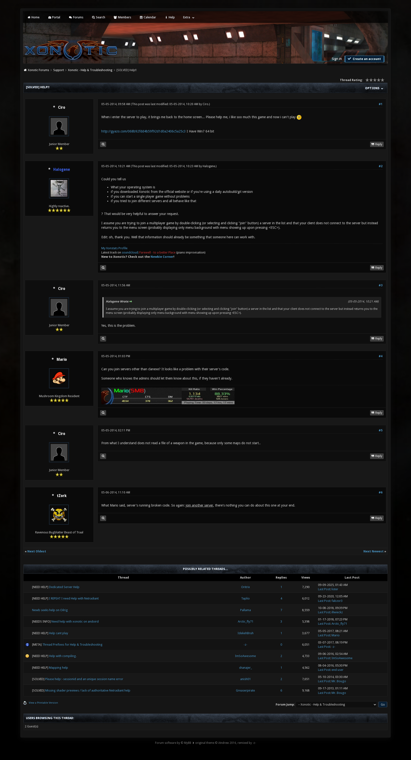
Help (171, 17)
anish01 (245, 679)
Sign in (337, 59)
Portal (55, 17)
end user (337, 670)
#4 (380, 356)
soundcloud (130, 252)
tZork (62, 496)
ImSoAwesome (245, 656)
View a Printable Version (43, 702)
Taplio (245, 598)
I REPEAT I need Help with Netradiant (74, 598)
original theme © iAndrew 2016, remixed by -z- (225, 743)
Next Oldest (36, 551)
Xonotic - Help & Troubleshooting (90, 70)
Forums (77, 17)
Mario (62, 359)
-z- (245, 644)
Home (35, 17)
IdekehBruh (246, 633)
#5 (380, 430)
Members (124, 17)
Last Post (324, 589)
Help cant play (58, 633)
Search (100, 17)
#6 (380, 492)
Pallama (245, 610)
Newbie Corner (162, 256)
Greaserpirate (245, 690)
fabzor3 (337, 601)
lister (335, 589)
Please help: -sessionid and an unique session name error (84, 679)
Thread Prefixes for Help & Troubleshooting (72, 644)
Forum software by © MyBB (173, 743)
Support (58, 70)
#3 (380, 285)
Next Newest (373, 551)
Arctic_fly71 (245, 621)
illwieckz (337, 612)
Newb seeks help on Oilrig (50, 610)
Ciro (61, 107)
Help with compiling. (63, 656)
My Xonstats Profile (114, 248)
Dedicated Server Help (64, 587)
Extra (186, 17)
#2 (380, 166)
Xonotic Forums (38, 70)
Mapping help (58, 667)
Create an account (366, 59)
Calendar (149, 17)
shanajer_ (245, 667)
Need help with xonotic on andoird (75, 621)
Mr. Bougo (339, 681)
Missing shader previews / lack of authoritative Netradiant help (87, 690)
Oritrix (245, 587)
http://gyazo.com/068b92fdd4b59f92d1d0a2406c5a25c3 (143, 131)
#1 (380, 104)
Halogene (209, 166)
